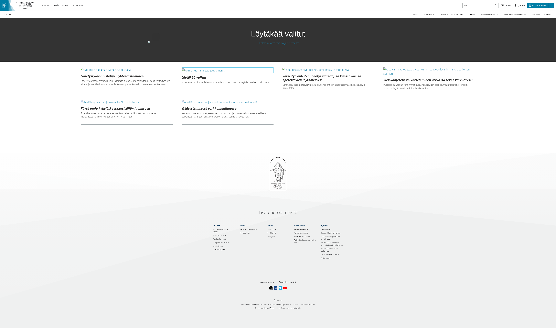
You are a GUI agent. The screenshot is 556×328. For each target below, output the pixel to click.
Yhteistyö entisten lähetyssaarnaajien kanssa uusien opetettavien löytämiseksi (321, 78)
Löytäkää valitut (194, 77)
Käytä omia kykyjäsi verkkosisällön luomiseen (115, 108)
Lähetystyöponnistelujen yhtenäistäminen (112, 76)
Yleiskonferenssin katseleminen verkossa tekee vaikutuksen (428, 80)
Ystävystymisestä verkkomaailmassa (209, 108)
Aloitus (415, 14)
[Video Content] (278, 43)
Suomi (7, 14)
